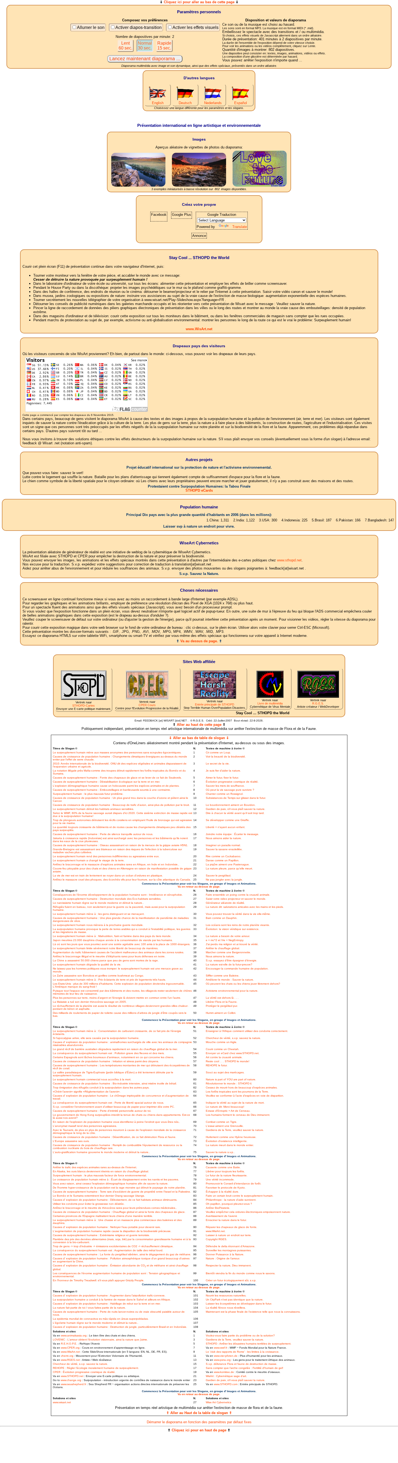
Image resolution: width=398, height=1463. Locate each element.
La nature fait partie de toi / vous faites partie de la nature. (89, 1307)
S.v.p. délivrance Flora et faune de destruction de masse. (241, 1363)
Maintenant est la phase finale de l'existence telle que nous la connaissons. (253, 1311)
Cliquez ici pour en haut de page (199, 1430)
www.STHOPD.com (225, 1384)
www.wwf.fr (220, 1347)
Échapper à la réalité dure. (222, 1191)
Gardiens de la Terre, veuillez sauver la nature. (235, 1129)
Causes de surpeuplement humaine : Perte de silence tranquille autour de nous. (103, 834)
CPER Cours (147, 705)
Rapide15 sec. (164, 45)
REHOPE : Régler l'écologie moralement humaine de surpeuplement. (96, 1367)
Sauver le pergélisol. (218, 875)
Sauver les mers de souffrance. (225, 785)
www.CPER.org (70, 1347)
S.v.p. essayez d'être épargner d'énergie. (231, 960)
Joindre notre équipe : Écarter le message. (232, 834)
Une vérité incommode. (220, 1179)
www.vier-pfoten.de (225, 1355)
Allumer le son (91, 27)
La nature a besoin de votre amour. (228, 936)
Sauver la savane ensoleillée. (224, 849)
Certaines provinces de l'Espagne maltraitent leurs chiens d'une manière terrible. (103, 1215)
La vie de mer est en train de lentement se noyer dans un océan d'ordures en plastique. (108, 875)
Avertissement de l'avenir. (221, 1215)
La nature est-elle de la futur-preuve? (229, 964)
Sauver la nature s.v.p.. (220, 1152)
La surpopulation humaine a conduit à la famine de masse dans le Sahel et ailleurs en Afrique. (112, 1299)
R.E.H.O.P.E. (69, 1343)
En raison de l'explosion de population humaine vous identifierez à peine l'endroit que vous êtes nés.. (116, 1121)
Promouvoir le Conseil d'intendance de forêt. (233, 1183)
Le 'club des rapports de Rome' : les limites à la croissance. (242, 1351)
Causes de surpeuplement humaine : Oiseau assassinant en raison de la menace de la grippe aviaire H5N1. (120, 845)
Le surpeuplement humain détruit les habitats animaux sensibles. (93, 808)
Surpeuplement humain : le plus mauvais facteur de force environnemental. (100, 1175)
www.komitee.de (224, 1372)
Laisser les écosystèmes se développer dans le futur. (239, 1303)
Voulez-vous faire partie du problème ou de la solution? (240, 1335)
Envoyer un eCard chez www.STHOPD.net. (232, 1053)
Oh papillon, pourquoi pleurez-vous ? (229, 1203)
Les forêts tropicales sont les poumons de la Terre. (237, 1091)
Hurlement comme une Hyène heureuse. (231, 1137)
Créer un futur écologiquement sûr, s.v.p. (231, 1280)
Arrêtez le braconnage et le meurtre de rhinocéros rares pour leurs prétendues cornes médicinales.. (115, 1207)
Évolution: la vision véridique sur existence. (232, 929)
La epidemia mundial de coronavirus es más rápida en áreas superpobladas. (101, 1318)
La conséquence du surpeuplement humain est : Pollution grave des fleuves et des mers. (109, 1053)
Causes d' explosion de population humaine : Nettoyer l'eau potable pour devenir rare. (107, 1227)
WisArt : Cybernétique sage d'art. (226, 1376)
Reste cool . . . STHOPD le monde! (227, 1061)
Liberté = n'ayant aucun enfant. (225, 827)
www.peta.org (222, 1359)
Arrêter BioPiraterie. (218, 1207)
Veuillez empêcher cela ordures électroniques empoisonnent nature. (248, 1211)
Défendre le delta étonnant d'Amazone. (230, 1246)
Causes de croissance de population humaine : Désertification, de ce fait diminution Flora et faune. (114, 1137)
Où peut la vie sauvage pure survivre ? (230, 789)
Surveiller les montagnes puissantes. (229, 1250)
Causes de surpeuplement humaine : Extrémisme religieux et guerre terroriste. (101, 1235)
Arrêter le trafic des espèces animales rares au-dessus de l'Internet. (95, 1167)
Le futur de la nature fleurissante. (226, 1175)
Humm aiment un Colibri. (221, 1012)
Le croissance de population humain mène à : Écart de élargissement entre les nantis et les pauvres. (116, 1179)
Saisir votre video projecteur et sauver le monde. (236, 898)
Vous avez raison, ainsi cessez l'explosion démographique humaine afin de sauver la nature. (110, 1183)
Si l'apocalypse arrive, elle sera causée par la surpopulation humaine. (96, 1038)
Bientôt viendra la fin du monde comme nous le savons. (240, 1273)
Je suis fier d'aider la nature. (223, 770)
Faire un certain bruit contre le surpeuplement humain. (239, 1195)
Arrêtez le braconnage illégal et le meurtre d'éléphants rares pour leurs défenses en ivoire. (109, 956)
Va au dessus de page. (199, 641)
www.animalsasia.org (74, 1335)
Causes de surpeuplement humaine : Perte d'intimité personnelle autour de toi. (102, 1110)
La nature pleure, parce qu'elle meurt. (229, 868)
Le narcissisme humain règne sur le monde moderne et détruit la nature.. (98, 902)
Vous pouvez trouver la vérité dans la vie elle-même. (238, 913)
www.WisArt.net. (216, 1231)
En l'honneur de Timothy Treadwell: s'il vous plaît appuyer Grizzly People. (98, 1280)
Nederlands (213, 103)
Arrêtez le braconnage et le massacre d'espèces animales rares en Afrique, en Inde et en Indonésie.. (116, 864)
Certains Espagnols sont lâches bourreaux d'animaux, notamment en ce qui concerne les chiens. (113, 1057)
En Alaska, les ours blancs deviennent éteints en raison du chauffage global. (101, 1171)
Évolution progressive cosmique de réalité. (232, 781)
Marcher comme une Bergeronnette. (228, 952)
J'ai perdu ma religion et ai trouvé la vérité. (232, 944)
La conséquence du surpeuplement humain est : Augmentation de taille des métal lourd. (108, 1250)
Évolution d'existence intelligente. (226, 1141)
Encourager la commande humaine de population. (237, 968)
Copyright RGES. (216, 1239)
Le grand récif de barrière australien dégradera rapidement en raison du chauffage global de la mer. (115, 1049)
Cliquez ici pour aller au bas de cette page (199, 2)
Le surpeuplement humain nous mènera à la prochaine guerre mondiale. (98, 925)
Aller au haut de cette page (199, 725)
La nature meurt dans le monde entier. (230, 1145)
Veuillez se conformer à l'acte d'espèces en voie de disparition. (245, 1095)
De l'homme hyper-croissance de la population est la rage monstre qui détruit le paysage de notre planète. (119, 1187)
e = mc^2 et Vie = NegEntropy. (225, 940)
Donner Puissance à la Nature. (225, 1254)
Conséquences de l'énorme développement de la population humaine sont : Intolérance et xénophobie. (118, 894)
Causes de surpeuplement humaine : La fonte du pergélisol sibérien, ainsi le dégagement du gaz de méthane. (122, 1254)
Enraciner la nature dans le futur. (226, 1220)
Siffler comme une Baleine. (222, 975)
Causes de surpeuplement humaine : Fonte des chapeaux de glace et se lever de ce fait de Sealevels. (117, 777)
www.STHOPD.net (72, 1376)
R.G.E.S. (318, 703)
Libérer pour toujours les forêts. (225, 1171)
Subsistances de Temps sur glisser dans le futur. (236, 797)
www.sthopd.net (289, 560)
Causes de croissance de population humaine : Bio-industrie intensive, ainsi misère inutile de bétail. (115, 1083)
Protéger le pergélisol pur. (222, 1005)
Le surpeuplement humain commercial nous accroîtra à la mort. (92, 1079)
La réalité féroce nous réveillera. (226, 1307)
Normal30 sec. (145, 45)
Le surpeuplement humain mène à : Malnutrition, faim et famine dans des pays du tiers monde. (112, 936)
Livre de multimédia (270, 703)
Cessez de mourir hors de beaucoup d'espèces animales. (242, 1087)
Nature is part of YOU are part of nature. (231, 1079)
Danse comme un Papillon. (222, 860)
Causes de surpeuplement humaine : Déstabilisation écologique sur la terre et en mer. (106, 781)
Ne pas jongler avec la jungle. (224, 879)
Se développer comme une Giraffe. (228, 820)
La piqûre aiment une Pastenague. (228, 864)
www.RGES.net (70, 1359)
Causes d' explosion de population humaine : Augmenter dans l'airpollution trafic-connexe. (109, 1295)
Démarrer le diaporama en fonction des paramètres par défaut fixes (199, 1422)
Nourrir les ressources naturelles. (226, 1295)
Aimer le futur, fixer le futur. (222, 777)
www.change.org (71, 1380)
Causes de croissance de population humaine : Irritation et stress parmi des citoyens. (106, 1061)
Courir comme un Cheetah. (222, 1049)
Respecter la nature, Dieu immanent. (229, 1265)
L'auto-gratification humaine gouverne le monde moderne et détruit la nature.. (101, 1152)
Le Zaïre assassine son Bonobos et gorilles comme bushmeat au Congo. (98, 975)
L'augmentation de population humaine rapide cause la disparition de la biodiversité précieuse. (112, 1231)
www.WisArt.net (199, 329)
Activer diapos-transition (138, 27)
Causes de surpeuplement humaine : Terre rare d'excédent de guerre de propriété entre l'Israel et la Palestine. (122, 1191)
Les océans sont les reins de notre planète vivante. (238, 925)
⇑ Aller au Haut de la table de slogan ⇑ (199, 1413)
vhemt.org (67, 1355)
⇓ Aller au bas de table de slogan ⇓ (199, 738)
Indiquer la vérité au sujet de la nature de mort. (235, 1102)
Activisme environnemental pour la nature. (232, 990)
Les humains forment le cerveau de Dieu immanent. (238, 1114)
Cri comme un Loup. (218, 752)
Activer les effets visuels (195, 27)
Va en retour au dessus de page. (199, 886)
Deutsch (185, 103)
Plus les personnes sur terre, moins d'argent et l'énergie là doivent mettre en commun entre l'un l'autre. (117, 997)
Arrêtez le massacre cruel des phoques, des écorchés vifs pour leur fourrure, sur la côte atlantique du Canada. (122, 879)
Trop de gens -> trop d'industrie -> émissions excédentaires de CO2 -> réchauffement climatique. (113, 1246)
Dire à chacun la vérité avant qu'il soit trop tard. (235, 813)
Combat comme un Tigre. (221, 1121)
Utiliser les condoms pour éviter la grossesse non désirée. (89, 1203)
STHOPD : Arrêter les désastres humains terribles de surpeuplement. (248, 1343)
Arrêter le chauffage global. (223, 948)
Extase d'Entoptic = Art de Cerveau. (228, 1110)
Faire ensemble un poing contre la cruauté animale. (238, 894)
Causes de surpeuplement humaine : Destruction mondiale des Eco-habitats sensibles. (107, 898)
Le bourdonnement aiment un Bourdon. (231, 804)
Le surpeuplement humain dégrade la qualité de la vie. (87, 964)
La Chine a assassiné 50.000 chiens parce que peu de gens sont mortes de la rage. (106, 960)
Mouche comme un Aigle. (221, 1042)
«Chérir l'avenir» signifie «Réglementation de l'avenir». (86, 1091)
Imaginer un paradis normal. (223, 845)
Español (240, 103)
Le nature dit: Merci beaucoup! (225, 1106)
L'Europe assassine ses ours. (71, 1141)
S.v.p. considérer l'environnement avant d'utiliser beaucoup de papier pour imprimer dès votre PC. (114, 1106)
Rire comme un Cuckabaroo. (223, 856)
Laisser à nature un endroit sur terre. (229, 1235)
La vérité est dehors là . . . (222, 997)
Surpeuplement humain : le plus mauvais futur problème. (88, 793)
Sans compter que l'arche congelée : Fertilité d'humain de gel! (244, 1367)
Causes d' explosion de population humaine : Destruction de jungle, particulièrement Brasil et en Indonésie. (120, 1326)
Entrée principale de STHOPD (214, 704)
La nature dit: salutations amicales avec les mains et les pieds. (245, 906)
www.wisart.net (62, 1402)
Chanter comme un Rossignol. (224, 793)
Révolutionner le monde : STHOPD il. (229, 1083)
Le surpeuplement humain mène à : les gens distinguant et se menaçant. (99, 913)
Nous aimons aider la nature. (224, 838)
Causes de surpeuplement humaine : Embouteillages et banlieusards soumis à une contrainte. (112, 789)
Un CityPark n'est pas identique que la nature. (234, 1299)
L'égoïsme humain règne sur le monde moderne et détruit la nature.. (95, 1322)
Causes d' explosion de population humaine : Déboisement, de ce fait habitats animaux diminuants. (115, 1199)
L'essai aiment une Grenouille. (225, 1125)
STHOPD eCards (199, 490)
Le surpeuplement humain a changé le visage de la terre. (89, 860)
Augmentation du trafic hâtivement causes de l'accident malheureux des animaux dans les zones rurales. (118, 952)
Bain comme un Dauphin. (221, 917)
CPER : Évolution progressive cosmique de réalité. (84, 1372)
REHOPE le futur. (216, 1065)
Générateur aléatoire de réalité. (225, 902)
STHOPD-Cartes (83, 705)
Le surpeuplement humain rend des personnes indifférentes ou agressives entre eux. (106, 856)
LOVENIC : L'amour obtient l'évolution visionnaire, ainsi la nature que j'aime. (100, 1339)
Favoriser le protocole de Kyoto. (226, 1187)
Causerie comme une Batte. (223, 1167)
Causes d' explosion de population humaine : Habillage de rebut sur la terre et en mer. (107, 1303)
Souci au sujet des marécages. (225, 1072)
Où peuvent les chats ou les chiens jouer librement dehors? (243, 983)
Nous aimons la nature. (220, 956)
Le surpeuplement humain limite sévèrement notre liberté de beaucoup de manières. (105, 948)
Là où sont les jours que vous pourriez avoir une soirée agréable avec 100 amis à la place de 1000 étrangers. (121, 944)
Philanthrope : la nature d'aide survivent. (231, 1199)
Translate (239, 227)
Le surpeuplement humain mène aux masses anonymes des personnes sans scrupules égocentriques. (117, 752)
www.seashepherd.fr (73, 1384)
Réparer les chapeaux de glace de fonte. (231, 1227)
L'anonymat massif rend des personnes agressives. (85, 1125)
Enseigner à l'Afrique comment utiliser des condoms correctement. (247, 1031)
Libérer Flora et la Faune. (221, 1001)
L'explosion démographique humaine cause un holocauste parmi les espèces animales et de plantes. (116, 785)
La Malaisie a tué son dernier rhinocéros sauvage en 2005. (90, 1001)
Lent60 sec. (125, 45)
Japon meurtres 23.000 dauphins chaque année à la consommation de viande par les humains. (113, 940)
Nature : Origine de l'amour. (223, 1258)
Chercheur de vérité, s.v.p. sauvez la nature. (233, 1038)
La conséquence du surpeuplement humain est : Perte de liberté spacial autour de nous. (108, 1102)
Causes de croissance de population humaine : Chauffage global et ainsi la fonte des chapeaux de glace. (119, 1211)
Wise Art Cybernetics (218, 1402)
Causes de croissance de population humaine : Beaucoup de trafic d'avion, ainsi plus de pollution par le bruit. (121, 804)
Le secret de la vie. (218, 763)
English (158, 103)
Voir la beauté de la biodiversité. (226, 756)
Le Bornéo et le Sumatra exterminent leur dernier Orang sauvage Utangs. (99, 1195)
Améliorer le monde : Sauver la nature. (230, 979)
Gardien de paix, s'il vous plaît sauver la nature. (235, 808)
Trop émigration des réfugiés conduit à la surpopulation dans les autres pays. (101, 1087)
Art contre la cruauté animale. (224, 1057)
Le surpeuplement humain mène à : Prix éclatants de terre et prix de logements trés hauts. (109, 979)
